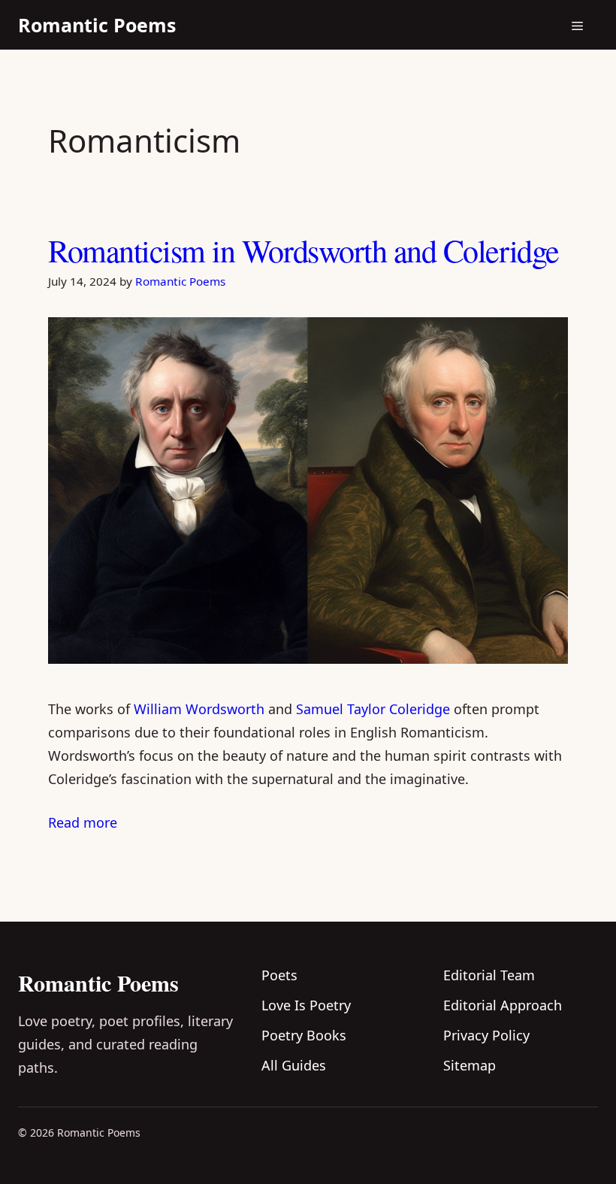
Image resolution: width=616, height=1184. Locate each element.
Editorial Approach (502, 1005)
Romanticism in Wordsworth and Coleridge (303, 250)
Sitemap (469, 1065)
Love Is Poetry (306, 1005)
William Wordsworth (199, 709)
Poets (279, 975)
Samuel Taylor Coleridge (373, 709)
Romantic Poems (97, 25)
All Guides (293, 1065)
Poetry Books (303, 1035)
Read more (82, 822)
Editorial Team (489, 975)
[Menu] (577, 25)
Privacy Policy (486, 1035)
